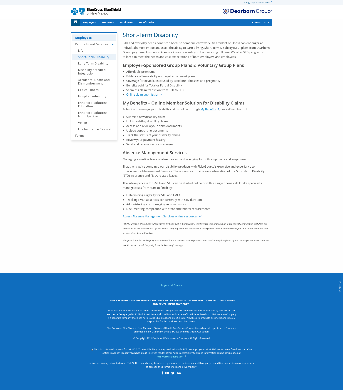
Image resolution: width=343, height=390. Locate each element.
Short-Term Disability (93, 57)
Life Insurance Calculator (96, 129)
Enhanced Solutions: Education (93, 104)
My (208, 109)
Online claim (142, 94)
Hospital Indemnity (92, 96)
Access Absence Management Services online (160, 216)
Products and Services (91, 44)
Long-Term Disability (93, 63)
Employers (89, 22)
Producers (107, 22)
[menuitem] (75, 22)
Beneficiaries (146, 22)
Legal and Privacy (171, 285)
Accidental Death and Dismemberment (94, 81)
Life (80, 51)
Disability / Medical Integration (92, 71)
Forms (79, 136)
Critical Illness (88, 90)
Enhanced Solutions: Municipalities (93, 114)
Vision (82, 123)
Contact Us (259, 22)
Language (256, 2)
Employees (126, 22)
